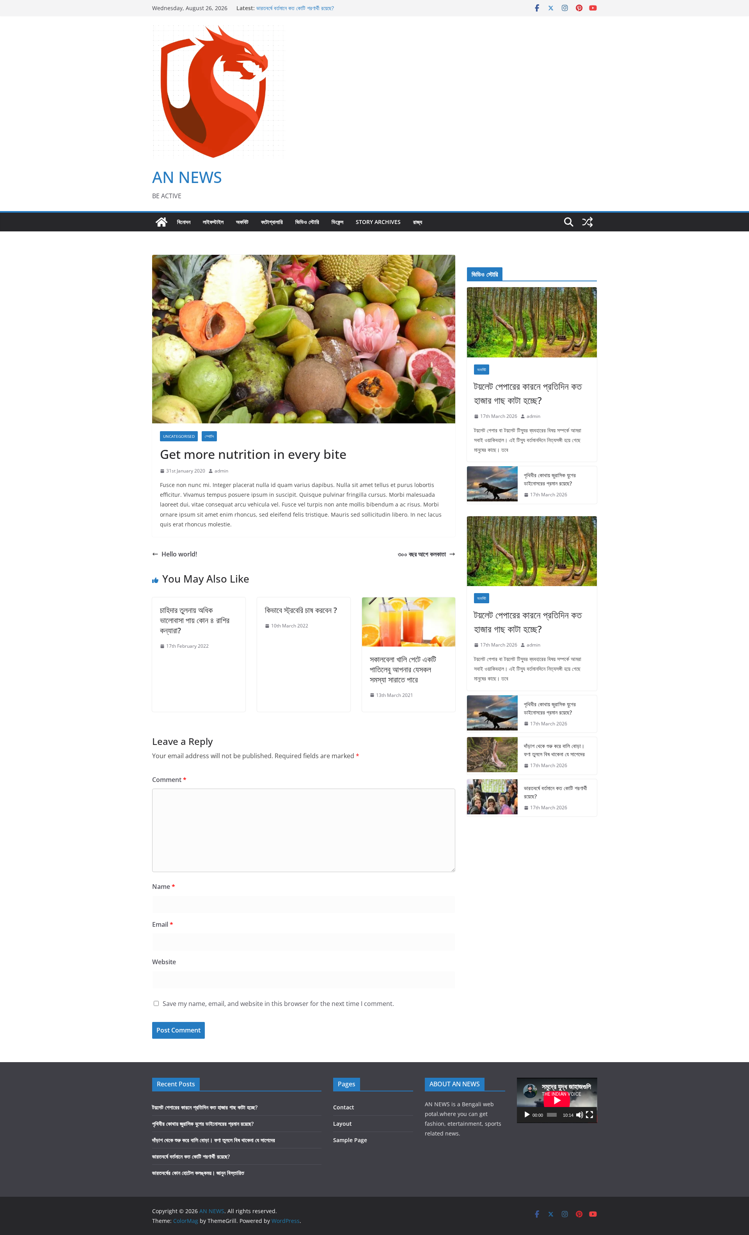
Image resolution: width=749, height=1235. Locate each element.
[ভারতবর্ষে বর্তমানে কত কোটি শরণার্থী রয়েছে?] (492, 798)
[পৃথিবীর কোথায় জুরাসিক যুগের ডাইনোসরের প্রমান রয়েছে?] (492, 485)
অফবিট (242, 222)
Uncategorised (179, 436)
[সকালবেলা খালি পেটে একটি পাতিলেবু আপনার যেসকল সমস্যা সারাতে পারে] (408, 603)
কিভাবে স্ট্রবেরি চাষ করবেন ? (302, 610)
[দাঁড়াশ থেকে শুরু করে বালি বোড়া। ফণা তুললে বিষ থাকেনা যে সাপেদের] (492, 756)
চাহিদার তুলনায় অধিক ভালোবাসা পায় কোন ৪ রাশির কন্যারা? (194, 620)
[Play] (527, 1115)
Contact (343, 1107)
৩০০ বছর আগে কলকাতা (422, 554)
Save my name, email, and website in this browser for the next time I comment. (278, 1003)
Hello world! (179, 554)
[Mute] (580, 1115)
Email (162, 924)
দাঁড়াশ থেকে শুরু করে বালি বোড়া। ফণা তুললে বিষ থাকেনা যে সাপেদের (554, 750)
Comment (169, 779)
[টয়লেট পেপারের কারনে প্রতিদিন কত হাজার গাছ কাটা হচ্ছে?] (532, 322)
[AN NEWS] (161, 222)
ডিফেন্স (337, 222)
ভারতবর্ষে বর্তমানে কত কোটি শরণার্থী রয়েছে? (295, 8)
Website (164, 962)
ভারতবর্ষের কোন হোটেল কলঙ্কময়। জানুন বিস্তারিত (198, 1172)
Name (163, 886)
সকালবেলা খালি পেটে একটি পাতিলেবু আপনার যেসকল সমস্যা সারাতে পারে (403, 669)
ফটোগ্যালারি (272, 222)
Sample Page (350, 1140)
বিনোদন (183, 222)
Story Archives (378, 222)
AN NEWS (187, 177)
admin (221, 470)
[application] (557, 1100)
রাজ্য (417, 222)
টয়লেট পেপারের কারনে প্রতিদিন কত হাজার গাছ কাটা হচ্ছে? (528, 393)
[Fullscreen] (589, 1115)
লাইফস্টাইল (213, 222)
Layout (342, 1123)
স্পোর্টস (209, 436)
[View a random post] (587, 222)
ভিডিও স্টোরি (307, 222)
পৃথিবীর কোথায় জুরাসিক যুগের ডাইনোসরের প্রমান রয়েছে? (550, 479)
